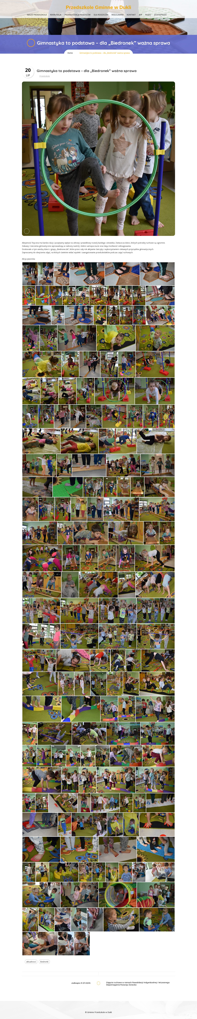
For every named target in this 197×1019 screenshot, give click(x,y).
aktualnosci (31, 961)
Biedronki (44, 961)
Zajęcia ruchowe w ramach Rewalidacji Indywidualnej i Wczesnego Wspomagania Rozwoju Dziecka (138, 983)
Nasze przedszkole (37, 14)
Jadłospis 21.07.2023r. (81, 983)
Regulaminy (117, 14)
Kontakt (131, 14)
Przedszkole (44, 76)
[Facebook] (98, 1008)
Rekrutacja (55, 14)
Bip (140, 14)
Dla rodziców (101, 14)
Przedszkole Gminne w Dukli (98, 7)
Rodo (148, 14)
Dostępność (160, 14)
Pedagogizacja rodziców (77, 14)
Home (70, 53)
